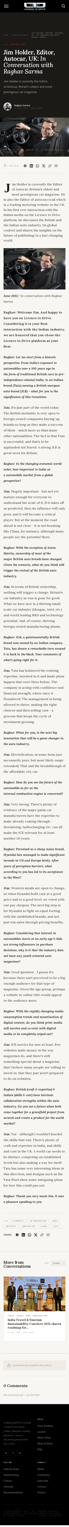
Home (6, 35)
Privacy (41, 1492)
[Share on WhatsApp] (37, 166)
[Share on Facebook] (25, 166)
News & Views (45, 1443)
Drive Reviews (45, 1426)
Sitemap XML (56, 1516)
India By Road (11, 1469)
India (55, 1221)
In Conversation (38, 1221)
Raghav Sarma (22, 105)
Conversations (19, 35)
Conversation (28, 1226)
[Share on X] (44, 166)
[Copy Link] (50, 166)
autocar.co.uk (44, 199)
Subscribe (42, 1481)
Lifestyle (8, 1487)
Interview (11, 1226)
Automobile (18, 1221)
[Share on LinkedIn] (31, 166)
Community (43, 1475)
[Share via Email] (56, 166)
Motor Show (44, 1438)
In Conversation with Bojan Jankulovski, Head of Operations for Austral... (34, 1324)
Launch (41, 1432)
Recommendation (13, 1492)
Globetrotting (11, 1475)
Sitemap (42, 1516)
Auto (55, 1226)
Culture (8, 1481)
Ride (39, 1449)
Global (44, 1226)
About (40, 1469)
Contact (41, 1487)
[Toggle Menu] (6, 6)
